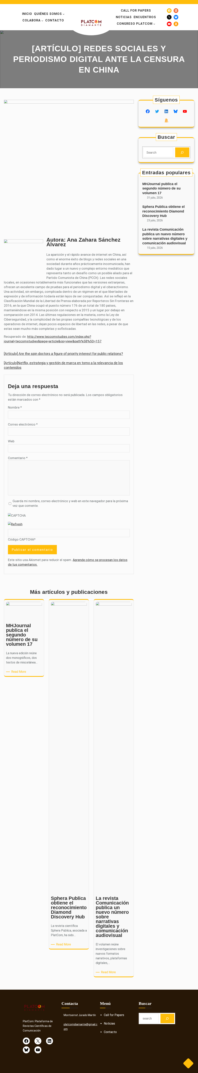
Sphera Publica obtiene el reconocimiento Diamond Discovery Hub (163, 211)
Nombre (15, 407)
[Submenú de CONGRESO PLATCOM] (154, 24)
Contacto (110, 1032)
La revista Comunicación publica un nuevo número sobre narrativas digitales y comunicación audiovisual (164, 236)
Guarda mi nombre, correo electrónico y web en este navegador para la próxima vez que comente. (70, 503)
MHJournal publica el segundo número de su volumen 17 (161, 188)
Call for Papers (114, 1015)
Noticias (109, 1023)
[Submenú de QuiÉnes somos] (64, 14)
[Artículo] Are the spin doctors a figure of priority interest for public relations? (63, 354)
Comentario (18, 458)
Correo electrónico (23, 424)
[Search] (182, 152)
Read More (19, 672)
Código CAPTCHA (21, 539)
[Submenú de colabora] (42, 21)
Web (11, 441)
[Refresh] (15, 524)
